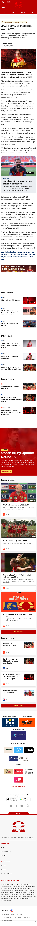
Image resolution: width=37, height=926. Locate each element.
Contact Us (5, 914)
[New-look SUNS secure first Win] (18, 387)
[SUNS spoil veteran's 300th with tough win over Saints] (18, 399)
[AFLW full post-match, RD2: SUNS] (18, 500)
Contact (3, 870)
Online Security (7, 920)
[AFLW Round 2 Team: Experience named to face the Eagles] (18, 412)
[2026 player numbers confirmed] (18, 356)
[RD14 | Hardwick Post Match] (18, 324)
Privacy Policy (28, 837)
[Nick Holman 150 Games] (18, 300)
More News (18, 705)
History (3, 855)
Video (14, 12)
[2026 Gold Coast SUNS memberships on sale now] (18, 367)
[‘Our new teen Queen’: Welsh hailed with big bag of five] (18, 572)
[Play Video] (18, 166)
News (5, 12)
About (3, 847)
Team (31, 12)
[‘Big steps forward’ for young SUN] (18, 695)
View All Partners (17, 786)
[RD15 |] (18, 312)
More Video (18, 632)
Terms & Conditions (17, 914)
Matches (22, 12)
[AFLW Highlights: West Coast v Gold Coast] (18, 610)
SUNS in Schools (6, 874)
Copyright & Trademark (21, 917)
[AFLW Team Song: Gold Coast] (18, 535)
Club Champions (6, 851)
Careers (3, 866)
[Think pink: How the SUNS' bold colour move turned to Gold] (18, 344)
